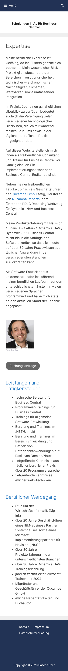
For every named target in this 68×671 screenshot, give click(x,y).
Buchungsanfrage (22, 366)
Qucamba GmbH (24, 194)
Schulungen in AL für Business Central (34, 25)
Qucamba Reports (26, 199)
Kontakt (24, 627)
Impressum (41, 627)
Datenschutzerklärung (34, 633)
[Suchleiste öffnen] (62, 5)
